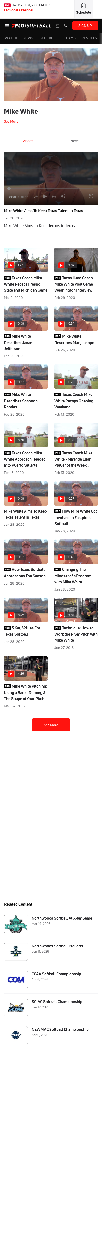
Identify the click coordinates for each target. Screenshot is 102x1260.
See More (51, 725)
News (74, 141)
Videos (28, 141)
